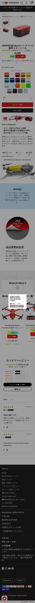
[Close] (25, 296)
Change (17, 306)
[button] (13, 304)
